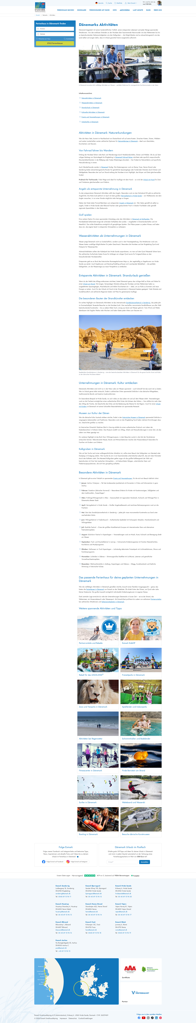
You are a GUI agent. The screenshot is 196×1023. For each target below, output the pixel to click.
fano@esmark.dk (91, 930)
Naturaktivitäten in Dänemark (91, 98)
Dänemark (81, 10)
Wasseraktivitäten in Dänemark (92, 103)
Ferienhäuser (55, 43)
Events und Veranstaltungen (122, 478)
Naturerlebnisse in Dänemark (128, 141)
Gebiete (42, 34)
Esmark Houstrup (62, 904)
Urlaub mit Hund (149, 179)
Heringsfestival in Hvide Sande (131, 196)
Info (115, 10)
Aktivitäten (125, 10)
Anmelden (144, 862)
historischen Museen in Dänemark (133, 417)
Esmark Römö (120, 922)
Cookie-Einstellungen (85, 1018)
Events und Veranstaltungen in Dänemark (95, 117)
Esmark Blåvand (62, 922)
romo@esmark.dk (121, 930)
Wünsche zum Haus (44, 39)
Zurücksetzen (70, 39)
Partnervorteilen (156, 599)
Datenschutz (73, 1018)
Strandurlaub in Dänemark (90, 107)
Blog (148, 10)
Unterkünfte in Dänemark (90, 122)
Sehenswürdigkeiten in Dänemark (113, 602)
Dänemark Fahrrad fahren (124, 157)
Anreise (42, 29)
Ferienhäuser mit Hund (99, 10)
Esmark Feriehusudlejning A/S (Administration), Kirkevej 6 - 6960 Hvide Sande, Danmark (64, 1015)
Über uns (158, 10)
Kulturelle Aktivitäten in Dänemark (93, 112)
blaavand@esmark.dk (63, 930)
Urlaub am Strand (89, 284)
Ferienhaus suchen (65, 10)
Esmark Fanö (90, 922)
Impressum (63, 1018)
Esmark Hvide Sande (123, 886)
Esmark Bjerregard (93, 886)
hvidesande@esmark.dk (123, 893)
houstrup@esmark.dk (63, 911)
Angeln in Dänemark (126, 203)
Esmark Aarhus (61, 940)
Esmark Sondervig (63, 886)
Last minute (138, 10)
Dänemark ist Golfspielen (140, 219)
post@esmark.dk (61, 948)
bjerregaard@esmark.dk (94, 893)
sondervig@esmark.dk (63, 893)
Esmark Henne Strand (94, 904)
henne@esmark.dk (92, 911)
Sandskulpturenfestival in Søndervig (138, 302)
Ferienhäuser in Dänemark (95, 589)
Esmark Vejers (120, 904)
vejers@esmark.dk (121, 911)
